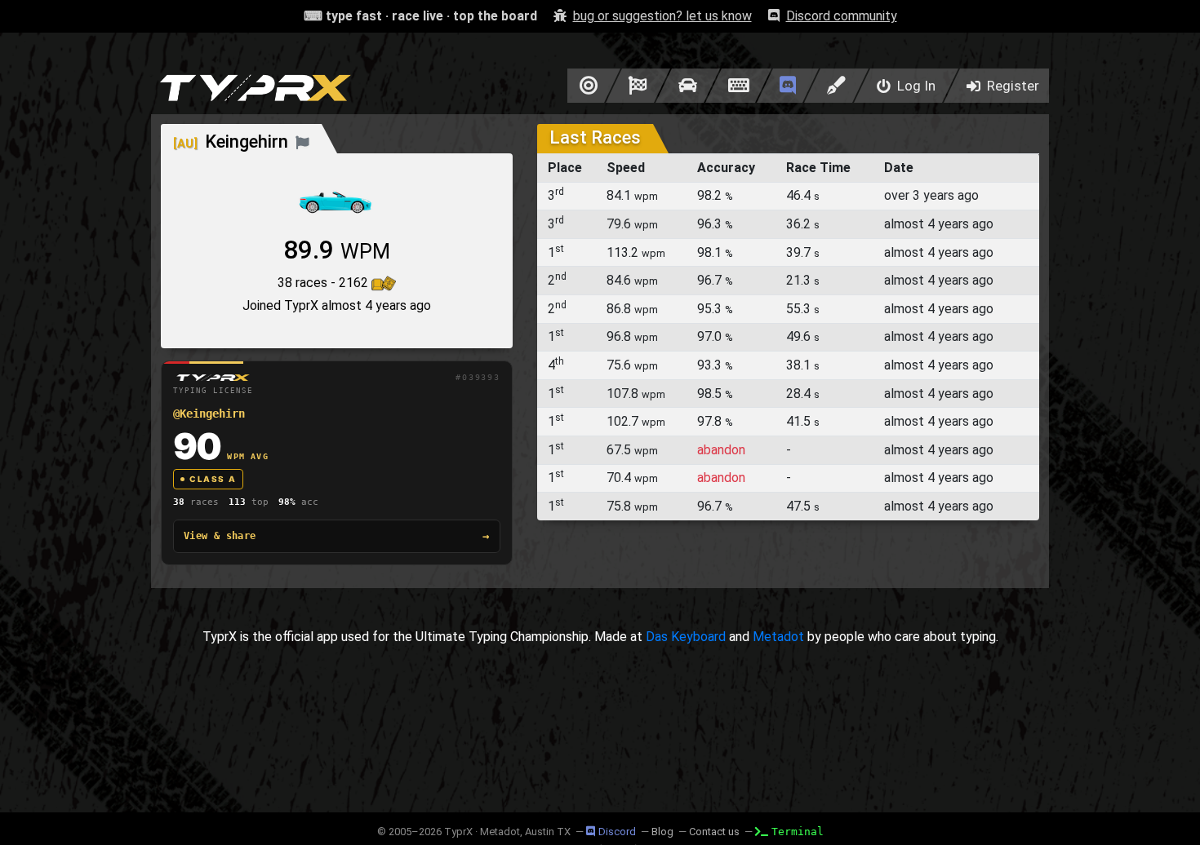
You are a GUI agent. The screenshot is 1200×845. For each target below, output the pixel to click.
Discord (617, 831)
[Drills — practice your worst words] (585, 86)
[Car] (688, 86)
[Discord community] (787, 86)
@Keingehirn (209, 413)
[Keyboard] (738, 86)
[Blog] (836, 86)
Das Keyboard (686, 636)
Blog (662, 831)
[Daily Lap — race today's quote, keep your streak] (638, 86)
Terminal (797, 831)
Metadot (778, 636)
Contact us (714, 831)
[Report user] (302, 141)
